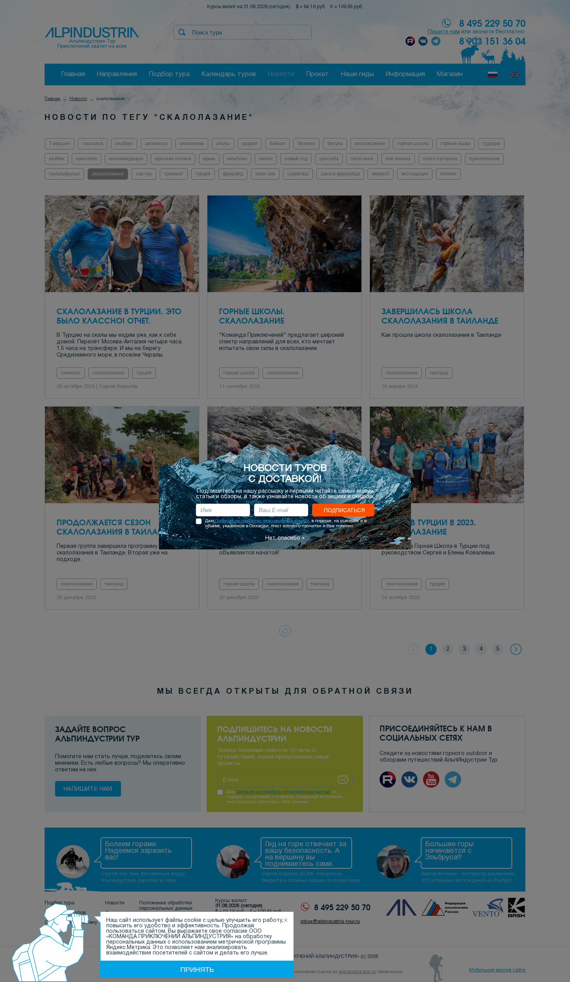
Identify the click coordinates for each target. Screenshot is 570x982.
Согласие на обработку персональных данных (262, 521)
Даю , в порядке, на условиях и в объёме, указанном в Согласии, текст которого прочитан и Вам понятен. (285, 523)
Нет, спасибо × (285, 538)
